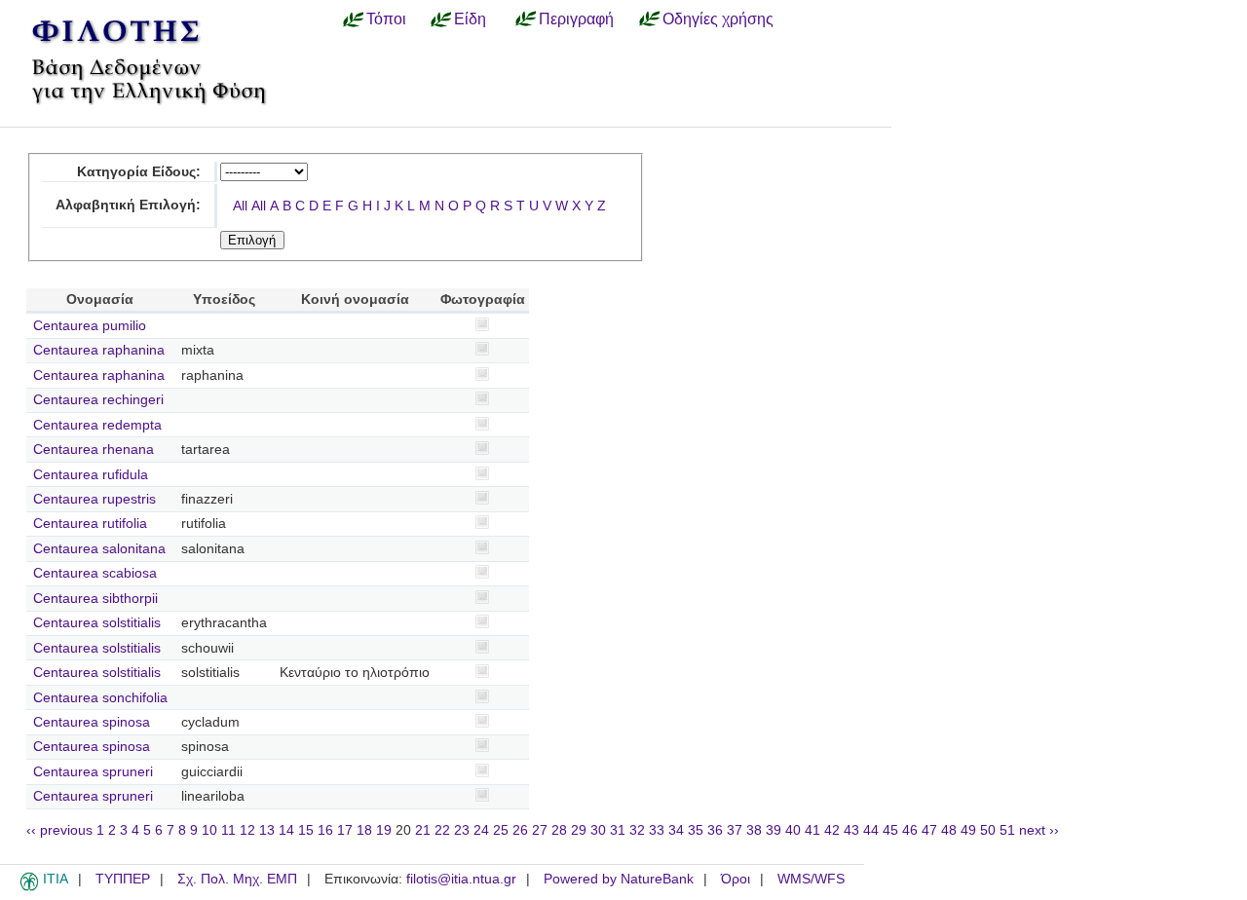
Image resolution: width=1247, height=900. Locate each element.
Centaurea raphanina (99, 350)
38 (754, 830)
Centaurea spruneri (93, 772)
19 (384, 830)
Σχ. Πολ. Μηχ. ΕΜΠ (237, 879)
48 (949, 830)
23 (462, 830)
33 (656, 830)
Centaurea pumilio (89, 326)
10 (209, 830)
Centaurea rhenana (93, 449)
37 (734, 830)
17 (345, 830)
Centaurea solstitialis (97, 623)
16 (325, 830)
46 (910, 830)
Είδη (470, 18)
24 (481, 830)
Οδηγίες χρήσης (718, 18)
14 (286, 830)
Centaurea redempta (97, 425)
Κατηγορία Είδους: (139, 172)
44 (871, 830)
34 (676, 830)
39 (773, 830)
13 (267, 830)
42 (832, 830)
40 (793, 830)
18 (364, 830)
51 (1007, 830)
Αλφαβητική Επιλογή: (128, 205)
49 (968, 830)
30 (598, 830)
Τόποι (386, 18)
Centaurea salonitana (99, 549)
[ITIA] (29, 887)
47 (929, 830)
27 (540, 830)
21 (423, 830)
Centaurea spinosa (91, 722)
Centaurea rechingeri (98, 400)
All (240, 206)
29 (578, 830)
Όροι (735, 879)
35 (695, 830)
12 (247, 830)
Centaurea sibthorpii (95, 598)
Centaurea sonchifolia (100, 698)
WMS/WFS (811, 879)
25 (501, 830)
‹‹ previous (59, 830)
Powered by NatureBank (619, 879)
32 (637, 830)
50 (988, 830)
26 (520, 830)
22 (442, 830)
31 (617, 830)
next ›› (1039, 830)
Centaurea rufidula (90, 475)
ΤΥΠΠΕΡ (122, 879)
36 (715, 830)
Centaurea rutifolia (90, 523)
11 (228, 830)
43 (851, 830)
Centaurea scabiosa (95, 573)
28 (559, 830)
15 (306, 830)
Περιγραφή (576, 18)
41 (812, 830)
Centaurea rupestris (94, 499)
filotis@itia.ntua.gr (461, 879)
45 (890, 830)
